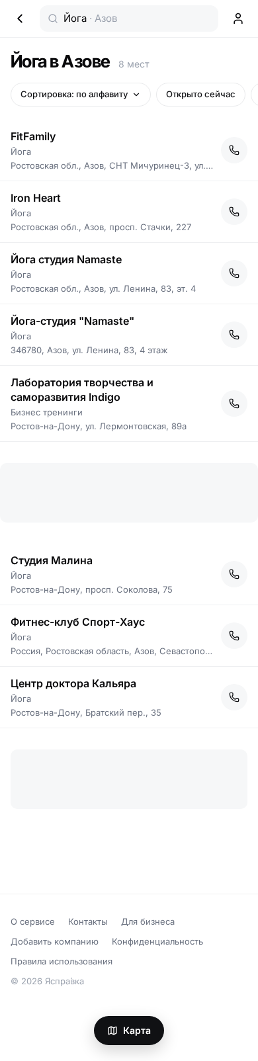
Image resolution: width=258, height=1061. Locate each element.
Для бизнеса (148, 921)
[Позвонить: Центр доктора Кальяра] (234, 697)
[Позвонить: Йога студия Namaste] (234, 273)
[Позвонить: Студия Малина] (234, 574)
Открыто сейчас (201, 94)
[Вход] (238, 18)
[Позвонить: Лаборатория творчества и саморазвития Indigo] (234, 403)
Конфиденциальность (157, 941)
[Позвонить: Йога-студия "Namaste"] (234, 334)
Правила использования (61, 961)
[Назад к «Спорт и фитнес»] (19, 18)
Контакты (88, 921)
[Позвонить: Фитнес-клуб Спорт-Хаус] (234, 635)
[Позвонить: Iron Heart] (234, 211)
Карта (137, 1030)
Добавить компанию (55, 941)
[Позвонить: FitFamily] (234, 150)
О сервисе (33, 921)
